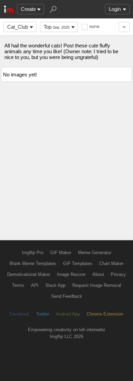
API (35, 285)
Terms (18, 285)
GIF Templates (77, 263)
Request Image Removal (96, 285)
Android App (68, 314)
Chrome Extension (105, 314)
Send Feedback (66, 296)
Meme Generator (94, 252)
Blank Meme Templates (33, 263)
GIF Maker (60, 252)
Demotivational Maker (28, 274)
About (98, 274)
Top (57, 27)
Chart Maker (111, 263)
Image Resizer (71, 274)
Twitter (42, 314)
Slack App (55, 285)
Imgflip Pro (32, 252)
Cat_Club (17, 27)
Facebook (19, 314)
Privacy (118, 274)
